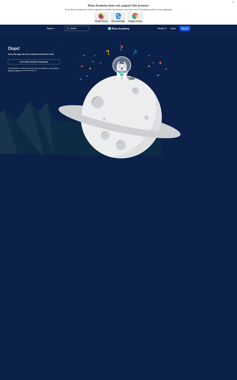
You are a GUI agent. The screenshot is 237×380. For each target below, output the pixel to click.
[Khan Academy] (118, 28)
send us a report (14, 70)
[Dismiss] (233, 2)
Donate (161, 28)
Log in (173, 28)
